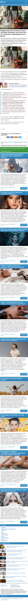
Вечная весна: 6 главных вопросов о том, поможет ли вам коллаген (13, 339)
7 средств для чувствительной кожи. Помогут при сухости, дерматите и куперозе (12, 156)
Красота (2, 188)
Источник (3, 129)
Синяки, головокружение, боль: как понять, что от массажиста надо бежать (13, 303)
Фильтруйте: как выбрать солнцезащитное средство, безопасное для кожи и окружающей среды (13, 453)
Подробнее (24, 188)
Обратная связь (4, 585)
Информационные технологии (8, 529)
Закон (2, 532)
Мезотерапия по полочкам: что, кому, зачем (12, 415)
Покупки (3, 539)
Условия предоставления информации (9, 598)
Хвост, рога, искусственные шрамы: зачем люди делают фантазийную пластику (14, 229)
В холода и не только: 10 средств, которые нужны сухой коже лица (14, 490)
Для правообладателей (15, 587)
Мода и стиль (4, 540)
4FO (4, 2)
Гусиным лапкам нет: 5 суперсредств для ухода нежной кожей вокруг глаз (18, 86)
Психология (4, 533)
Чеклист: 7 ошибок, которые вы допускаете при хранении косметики (12, 266)
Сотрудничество (14, 584)
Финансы (3, 530)
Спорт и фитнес (4, 534)
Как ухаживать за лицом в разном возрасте (11, 379)
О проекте (3, 584)
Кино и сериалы (5, 537)
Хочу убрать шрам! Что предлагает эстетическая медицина (11, 193)
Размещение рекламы (15, 585)
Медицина (3, 527)
